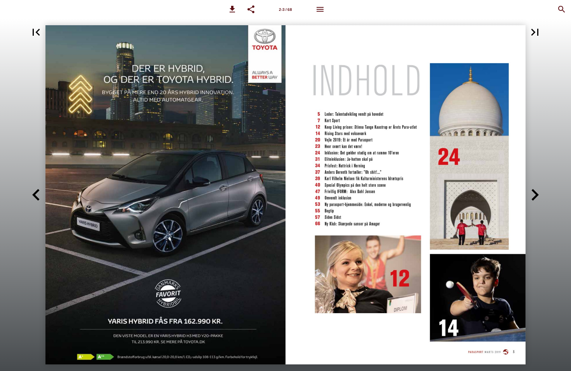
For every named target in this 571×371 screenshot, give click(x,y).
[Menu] (320, 9)
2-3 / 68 (285, 9)
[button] (232, 9)
